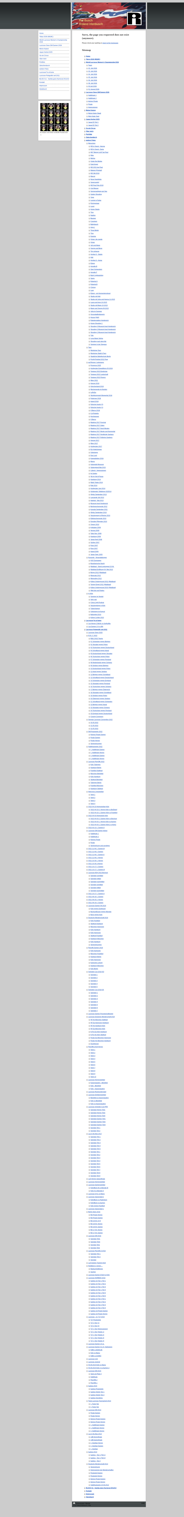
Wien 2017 (94, 443)
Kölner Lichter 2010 (97, 617)
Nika (92, 155)
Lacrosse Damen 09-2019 (97, 906)
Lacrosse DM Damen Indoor (97, 831)
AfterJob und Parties (97, 590)
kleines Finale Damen (97, 1419)
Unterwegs (94, 452)
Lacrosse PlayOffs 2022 (96, 762)
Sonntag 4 (94, 984)
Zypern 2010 (94, 524)
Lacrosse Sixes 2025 (95, 632)
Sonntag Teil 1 (95, 1128)
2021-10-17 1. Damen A (96, 894)
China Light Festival (97, 602)
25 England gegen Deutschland (101, 713)
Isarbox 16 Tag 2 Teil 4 (98, 1308)
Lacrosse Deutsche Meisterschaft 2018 (101, 1017)
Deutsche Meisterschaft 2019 (98, 918)
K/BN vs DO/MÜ (95, 1356)
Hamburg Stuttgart (96, 789)
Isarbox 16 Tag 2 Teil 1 (98, 1299)
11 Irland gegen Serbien (98, 671)
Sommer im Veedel (96, 596)
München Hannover (97, 927)
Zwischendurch (91, 137)
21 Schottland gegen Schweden (101, 701)
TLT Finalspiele (95, 1320)
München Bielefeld (96, 774)
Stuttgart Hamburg (96, 924)
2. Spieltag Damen (96, 1446)
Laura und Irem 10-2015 (98, 302)
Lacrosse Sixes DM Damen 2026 (97, 92)
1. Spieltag (94, 1449)
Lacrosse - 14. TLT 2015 (96, 1317)
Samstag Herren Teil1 (97, 1110)
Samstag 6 (94, 1008)
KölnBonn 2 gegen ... (95, 1266)
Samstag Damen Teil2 (98, 1122)
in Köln (90, 593)
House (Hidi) (94, 317)
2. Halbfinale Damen (97, 755)
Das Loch (93, 455)
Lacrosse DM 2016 (94, 1236)
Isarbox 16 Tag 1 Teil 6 (98, 1296)
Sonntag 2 (94, 978)
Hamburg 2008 (95, 536)
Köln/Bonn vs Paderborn (98, 1200)
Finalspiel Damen (96, 1473)
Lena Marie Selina (96, 338)
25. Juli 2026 (92, 77)
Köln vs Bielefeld (96, 1101)
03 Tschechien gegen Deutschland (102, 647)
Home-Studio (95, 209)
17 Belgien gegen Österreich (100, 689)
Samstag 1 (94, 993)
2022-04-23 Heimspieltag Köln (98, 807)
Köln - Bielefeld (95, 1086)
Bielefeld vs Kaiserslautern (99, 1098)
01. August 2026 (93, 89)
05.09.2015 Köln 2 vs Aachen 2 (98, 1368)
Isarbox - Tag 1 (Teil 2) (98, 1458)
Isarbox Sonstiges (96, 1398)
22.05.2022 (94, 728)
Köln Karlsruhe (95, 951)
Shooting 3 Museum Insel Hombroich (103, 326)
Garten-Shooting (96, 194)
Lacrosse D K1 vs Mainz (96, 1194)
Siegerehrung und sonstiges (100, 846)
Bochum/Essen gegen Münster (100, 912)
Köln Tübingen (95, 765)
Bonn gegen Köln (96, 915)
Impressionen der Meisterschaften (102, 1470)
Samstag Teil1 (95, 1239)
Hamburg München (97, 939)
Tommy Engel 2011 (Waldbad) (100, 584)
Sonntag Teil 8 (95, 1173)
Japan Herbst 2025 (93, 119)
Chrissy (93, 287)
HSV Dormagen (95, 560)
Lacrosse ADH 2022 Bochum (98, 873)
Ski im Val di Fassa (96, 476)
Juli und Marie (95, 245)
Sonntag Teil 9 (95, 1176)
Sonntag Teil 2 (95, 1131)
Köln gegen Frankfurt (97, 1206)
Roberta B (93, 284)
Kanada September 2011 (99, 509)
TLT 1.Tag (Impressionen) (99, 1329)
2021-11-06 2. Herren (95, 858)
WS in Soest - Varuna (97, 146)
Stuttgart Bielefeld (96, 780)
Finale (90, 104)
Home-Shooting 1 (96, 323)
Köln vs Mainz (95, 1353)
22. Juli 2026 (92, 68)
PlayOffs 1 (93, 1383)
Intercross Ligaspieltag (96, 792)
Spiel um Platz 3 (96, 1374)
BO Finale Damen (96, 1218)
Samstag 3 (94, 999)
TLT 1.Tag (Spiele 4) (97, 1341)
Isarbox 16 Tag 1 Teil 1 (98, 1281)
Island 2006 (94, 551)
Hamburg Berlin (95, 768)
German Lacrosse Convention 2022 (100, 719)
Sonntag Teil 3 (95, 1161)
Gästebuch (90, 1497)
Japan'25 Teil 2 (93, 125)
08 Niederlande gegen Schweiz (101, 662)
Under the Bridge (96, 161)
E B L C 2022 (92, 635)
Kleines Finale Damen (98, 734)
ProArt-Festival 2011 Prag (99, 359)
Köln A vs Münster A (97, 1191)
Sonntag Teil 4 (95, 1158)
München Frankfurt (96, 954)
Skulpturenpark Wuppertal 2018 (101, 395)
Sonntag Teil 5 (95, 1164)
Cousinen (93, 221)
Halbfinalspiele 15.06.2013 (99, 1485)
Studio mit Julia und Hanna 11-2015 (102, 299)
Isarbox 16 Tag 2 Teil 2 (98, 1302)
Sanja (92, 278)
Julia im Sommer (96, 311)
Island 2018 (94, 401)
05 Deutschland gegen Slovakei (101, 653)
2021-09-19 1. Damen (95, 897)
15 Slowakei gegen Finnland (100, 683)
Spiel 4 (92, 804)
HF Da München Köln (97, 1029)
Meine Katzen (91, 110)
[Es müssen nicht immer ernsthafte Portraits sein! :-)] (54, 117)
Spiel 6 (92, 1065)
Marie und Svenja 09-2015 (99, 308)
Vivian (92, 242)
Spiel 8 (92, 1071)
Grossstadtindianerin (97, 314)
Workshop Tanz (95, 350)
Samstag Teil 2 (95, 1140)
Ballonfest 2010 (95, 614)
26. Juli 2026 (92, 80)
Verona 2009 (94, 530)
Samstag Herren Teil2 (97, 1113)
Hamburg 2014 (95, 479)
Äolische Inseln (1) (96, 407)
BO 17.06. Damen (96, 1233)
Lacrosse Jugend (94, 1362)
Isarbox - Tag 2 (95, 1461)
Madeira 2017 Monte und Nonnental (102, 431)
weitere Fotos (91, 140)
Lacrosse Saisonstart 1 (96, 1209)
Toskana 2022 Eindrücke (98, 371)
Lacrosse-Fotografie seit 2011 (96, 629)
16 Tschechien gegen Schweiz (100, 686)
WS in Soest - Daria (97, 149)
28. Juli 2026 (92, 83)
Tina (92, 212)
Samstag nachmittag (97, 882)
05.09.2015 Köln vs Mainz (97, 1365)
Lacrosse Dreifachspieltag (97, 1095)
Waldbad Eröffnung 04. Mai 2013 (101, 569)
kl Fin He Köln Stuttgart (98, 1035)
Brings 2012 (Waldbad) (98, 572)
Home (88, 56)
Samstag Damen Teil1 (98, 1119)
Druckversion (79, 1503)
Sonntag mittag (95, 888)
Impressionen (93, 107)
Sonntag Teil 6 (95, 1167)
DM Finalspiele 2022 (95, 731)
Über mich (89, 131)
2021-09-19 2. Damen (95, 903)
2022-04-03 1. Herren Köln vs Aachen (103, 822)
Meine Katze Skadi (94, 113)
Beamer (93, 218)
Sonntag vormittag (96, 885)
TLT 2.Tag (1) (94, 1323)
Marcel (92, 176)
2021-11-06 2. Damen (95, 852)
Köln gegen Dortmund (98, 909)
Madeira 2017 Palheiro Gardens (101, 437)
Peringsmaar (94, 203)
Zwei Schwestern (96, 269)
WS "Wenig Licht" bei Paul (99, 152)
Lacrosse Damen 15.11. (96, 1344)
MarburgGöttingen (96, 1269)
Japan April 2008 (96, 539)
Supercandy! (94, 182)
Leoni (92, 206)
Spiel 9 (92, 1074)
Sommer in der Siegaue (98, 344)
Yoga (92, 197)
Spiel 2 (92, 798)
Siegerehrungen (96, 743)
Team (90, 65)
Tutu (92, 335)
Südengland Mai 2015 (98, 467)
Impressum (90, 1494)
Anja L (92, 227)
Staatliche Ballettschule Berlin (100, 356)
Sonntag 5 (94, 987)
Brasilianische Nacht (97, 563)
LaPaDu (93, 392)
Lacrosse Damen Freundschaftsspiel (100, 1014)
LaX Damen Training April (97, 1263)
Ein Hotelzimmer (96, 449)
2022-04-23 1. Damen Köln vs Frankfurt (103, 813)
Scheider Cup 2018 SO (96, 972)
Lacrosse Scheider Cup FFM (98, 1107)
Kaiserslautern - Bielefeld (99, 1083)
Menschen (91, 143)
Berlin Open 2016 (94, 1212)
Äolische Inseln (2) (96, 404)
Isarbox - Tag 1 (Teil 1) (98, 1455)
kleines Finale (93, 101)
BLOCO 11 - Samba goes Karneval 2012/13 (101, 1488)
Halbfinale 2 (92, 98)
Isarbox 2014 (92, 1452)
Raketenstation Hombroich (99, 320)
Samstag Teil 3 (95, 1143)
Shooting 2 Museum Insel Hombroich (103, 329)
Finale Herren (95, 740)
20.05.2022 (94, 722)
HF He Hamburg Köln (97, 1026)
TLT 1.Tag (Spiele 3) (97, 1338)
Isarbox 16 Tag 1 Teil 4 (98, 1290)
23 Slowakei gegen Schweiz (100, 707)
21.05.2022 (94, 725)
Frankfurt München (96, 786)
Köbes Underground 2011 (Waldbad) (103, 581)
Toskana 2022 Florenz (98, 377)
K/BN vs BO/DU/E (96, 1350)
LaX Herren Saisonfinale (96, 1179)
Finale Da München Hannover (100, 1038)
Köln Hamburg (95, 777)
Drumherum (94, 1044)
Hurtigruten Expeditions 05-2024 (101, 368)
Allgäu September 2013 (98, 494)
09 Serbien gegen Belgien (99, 665)
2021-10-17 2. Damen (95, 867)
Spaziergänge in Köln (97, 605)
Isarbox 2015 (92, 1386)
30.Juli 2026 (92, 86)
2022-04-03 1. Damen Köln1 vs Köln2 (103, 825)
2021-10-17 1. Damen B (96, 870)
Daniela (93, 236)
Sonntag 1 (94, 975)
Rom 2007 (94, 548)
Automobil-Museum (97, 464)
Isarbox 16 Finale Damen (99, 1311)
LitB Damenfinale (96, 1440)
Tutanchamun (95, 608)
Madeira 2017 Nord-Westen (99, 428)
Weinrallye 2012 (96, 578)
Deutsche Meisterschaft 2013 (98, 1464)
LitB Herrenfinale (96, 1437)
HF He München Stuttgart (99, 1020)
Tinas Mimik (94, 230)
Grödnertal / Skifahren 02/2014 (100, 491)
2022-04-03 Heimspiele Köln (98, 816)
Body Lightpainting (96, 275)
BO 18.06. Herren (96, 1224)
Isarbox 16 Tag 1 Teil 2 (98, 1284)
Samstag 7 (94, 1011)
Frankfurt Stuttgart (96, 771)
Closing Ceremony (96, 716)
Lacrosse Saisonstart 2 (96, 1197)
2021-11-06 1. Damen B (96, 849)
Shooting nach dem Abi (98, 341)
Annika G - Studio (96, 254)
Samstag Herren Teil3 (97, 1116)
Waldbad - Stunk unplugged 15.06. (102, 566)
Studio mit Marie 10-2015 (99, 305)
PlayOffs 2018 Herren (95, 1047)
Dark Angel (94, 164)
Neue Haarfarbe (96, 179)
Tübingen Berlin (95, 783)
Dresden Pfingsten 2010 (98, 521)
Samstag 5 (94, 1005)
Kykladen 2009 (95, 527)
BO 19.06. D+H (95, 1221)
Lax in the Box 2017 (95, 1134)
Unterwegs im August (97, 611)
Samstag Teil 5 (95, 1149)
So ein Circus (91, 128)
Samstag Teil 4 (95, 1146)
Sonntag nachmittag (97, 891)
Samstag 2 (94, 996)
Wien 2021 (94, 380)
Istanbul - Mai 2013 (97, 500)
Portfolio (89, 134)
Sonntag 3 (94, 981)
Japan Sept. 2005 (96, 554)
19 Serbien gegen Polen (98, 695)
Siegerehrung (95, 1467)
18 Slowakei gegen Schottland (100, 692)
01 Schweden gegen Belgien (100, 641)
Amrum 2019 (94, 383)
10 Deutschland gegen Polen (100, 668)
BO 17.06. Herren (96, 1230)
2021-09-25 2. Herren (95, 900)
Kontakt (89, 1491)
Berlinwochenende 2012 (98, 506)
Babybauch (94, 224)
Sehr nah (93, 599)
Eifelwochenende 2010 (98, 518)
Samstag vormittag (96, 876)
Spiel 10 (93, 1077)
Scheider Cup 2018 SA (96, 990)
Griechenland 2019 (97, 386)
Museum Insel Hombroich (99, 503)
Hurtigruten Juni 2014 (97, 488)
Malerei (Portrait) (96, 170)
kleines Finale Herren (97, 1422)
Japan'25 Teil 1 (93, 122)
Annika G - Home (96, 260)
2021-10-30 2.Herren (95, 864)
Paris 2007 (94, 545)
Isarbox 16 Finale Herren (98, 1314)
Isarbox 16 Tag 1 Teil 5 (98, 1293)
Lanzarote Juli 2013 (97, 497)
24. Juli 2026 (92, 74)
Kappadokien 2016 (97, 458)
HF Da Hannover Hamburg (99, 1023)
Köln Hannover (95, 933)
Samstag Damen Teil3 (98, 1125)
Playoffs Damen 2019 (95, 948)
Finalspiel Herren (96, 1476)
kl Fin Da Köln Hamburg (98, 1032)
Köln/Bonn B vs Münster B (99, 1188)
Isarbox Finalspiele (96, 1389)
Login (143, 1503)
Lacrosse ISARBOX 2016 (96, 1278)
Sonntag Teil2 (95, 1248)
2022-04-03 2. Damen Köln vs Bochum (103, 819)
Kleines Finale (95, 840)
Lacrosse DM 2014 (94, 1410)
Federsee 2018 (95, 398)
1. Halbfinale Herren (97, 752)
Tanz (89, 347)
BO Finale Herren (96, 1215)
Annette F (93, 272)
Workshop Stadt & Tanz (98, 353)
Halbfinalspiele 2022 (95, 746)
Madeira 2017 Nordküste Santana (102, 434)
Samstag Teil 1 (95, 1137)
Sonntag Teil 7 (95, 1170)
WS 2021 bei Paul (96, 167)
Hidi (91, 257)
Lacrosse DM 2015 (94, 1371)
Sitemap (87, 1503)
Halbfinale (94, 1377)
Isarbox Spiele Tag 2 (97, 1395)
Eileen (92, 263)
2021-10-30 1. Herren (95, 861)
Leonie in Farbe (95, 200)
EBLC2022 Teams (96, 638)
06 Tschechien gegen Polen (100, 656)
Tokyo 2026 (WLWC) (93, 59)
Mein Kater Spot (93, 116)
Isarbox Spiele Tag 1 (97, 1392)
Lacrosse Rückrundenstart (97, 1092)
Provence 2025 (95, 365)
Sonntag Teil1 (95, 1245)
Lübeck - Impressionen (98, 470)
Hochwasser (94, 416)
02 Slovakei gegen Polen (99, 644)
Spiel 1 (92, 795)
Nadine (93, 215)
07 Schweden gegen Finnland (100, 659)
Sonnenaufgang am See (98, 191)
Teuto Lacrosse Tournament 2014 (99, 1401)
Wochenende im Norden (98, 389)
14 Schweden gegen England (100, 680)
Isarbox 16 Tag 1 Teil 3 (98, 1287)
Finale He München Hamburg (100, 1041)
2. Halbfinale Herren (97, 759)
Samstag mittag (95, 879)
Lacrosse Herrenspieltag (96, 1080)
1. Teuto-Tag (94, 1404)
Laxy (92, 290)
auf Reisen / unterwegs (96, 362)
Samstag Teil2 (95, 1242)
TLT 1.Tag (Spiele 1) (97, 1332)
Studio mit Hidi (95, 296)
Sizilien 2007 (94, 542)
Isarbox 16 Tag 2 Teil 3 (98, 1305)
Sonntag (93, 1260)
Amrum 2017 (94, 440)
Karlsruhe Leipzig (96, 963)
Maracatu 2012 (95, 575)
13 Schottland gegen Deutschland (102, 677)
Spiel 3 (92, 801)
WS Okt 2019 (94, 173)
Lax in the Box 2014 (95, 1434)
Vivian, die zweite (96, 239)
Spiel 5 (92, 1062)
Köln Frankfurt (95, 921)
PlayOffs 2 (93, 1380)
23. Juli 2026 (92, 71)
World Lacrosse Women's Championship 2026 (102, 62)
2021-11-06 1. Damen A (96, 855)
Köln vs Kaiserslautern (98, 1104)
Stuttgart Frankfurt (96, 936)
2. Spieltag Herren (96, 1443)
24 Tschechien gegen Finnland (101, 710)
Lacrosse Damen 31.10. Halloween (100, 1347)
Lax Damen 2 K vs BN (95, 626)
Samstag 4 (94, 1002)
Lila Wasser (94, 188)
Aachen (93, 1272)
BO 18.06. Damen (96, 1227)
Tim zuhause (94, 251)
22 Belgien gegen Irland (98, 704)
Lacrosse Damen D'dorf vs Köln (99, 1275)
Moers (92, 461)
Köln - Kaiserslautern (97, 1089)
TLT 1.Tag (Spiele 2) (97, 1335)
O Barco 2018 (95, 410)
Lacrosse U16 (93, 1359)
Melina (92, 158)
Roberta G (94, 281)
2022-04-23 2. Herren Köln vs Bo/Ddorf (103, 810)
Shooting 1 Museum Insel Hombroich (103, 332)
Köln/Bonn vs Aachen (97, 1203)
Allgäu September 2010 (98, 512)
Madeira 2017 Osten (97, 425)
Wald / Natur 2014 (96, 482)
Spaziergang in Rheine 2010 (100, 515)
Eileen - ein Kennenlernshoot (100, 293)
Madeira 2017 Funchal (98, 422)
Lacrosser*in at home (93, 620)
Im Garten (93, 473)
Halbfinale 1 (92, 95)
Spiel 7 (92, 1068)
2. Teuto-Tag (94, 1407)
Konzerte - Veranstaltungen (97, 557)
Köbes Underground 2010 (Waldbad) (103, 587)
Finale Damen (95, 737)
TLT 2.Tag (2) (94, 1326)
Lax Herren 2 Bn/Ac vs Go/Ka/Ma (99, 623)
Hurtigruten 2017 (96, 446)
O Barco (93, 419)
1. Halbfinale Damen (97, 749)
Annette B (93, 266)
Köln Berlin (94, 969)
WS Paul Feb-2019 (96, 185)
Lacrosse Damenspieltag (96, 1185)
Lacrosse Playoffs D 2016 (97, 1251)
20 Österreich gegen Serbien (100, 698)
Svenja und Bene (96, 248)
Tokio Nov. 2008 (95, 533)
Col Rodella (94, 413)
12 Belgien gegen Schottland (100, 674)
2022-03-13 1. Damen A (96, 828)
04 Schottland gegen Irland (99, 650)
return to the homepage (110, 43)
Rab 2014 (93, 485)
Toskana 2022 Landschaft (99, 374)
